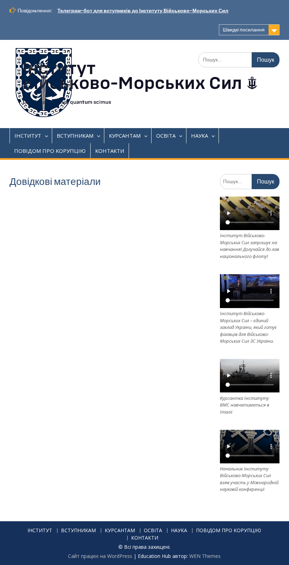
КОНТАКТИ (109, 150)
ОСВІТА (166, 135)
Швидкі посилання (244, 29)
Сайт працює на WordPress (100, 556)
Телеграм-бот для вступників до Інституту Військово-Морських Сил (142, 10)
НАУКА (199, 135)
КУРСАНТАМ (125, 135)
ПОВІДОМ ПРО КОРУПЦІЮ (50, 150)
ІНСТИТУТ (27, 135)
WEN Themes (205, 556)
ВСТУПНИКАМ (75, 135)
